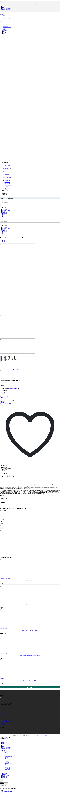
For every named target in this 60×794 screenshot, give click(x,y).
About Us (4, 724)
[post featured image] (9, 576)
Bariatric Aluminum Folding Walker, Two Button (30, 630)
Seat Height (4, 390)
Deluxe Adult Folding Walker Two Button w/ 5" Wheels (30, 655)
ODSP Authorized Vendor (7, 8)
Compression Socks (7, 27)
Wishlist (3, 712)
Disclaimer (4, 713)
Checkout (6, 738)
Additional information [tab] (6, 468)
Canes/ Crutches (2, 578)
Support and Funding (6, 9)
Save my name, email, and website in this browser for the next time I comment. (16, 525)
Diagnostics (7, 169)
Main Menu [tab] (4, 742)
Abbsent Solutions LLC (43, 735)
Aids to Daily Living (8, 163)
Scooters (4, 32)
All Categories (5, 162)
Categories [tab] (4, 743)
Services (3, 6)
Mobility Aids (7, 175)
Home (3, 750)
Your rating (2, 510)
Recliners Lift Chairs (8, 185)
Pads (4, 33)
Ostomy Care (5, 29)
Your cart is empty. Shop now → (6, 791)
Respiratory (7, 186)
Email (15, 403)
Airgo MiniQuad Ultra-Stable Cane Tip (30, 580)
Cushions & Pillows (8, 168)
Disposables (7, 171)
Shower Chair (5, 26)
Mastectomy (7, 174)
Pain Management (8, 180)
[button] (3, 16)
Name (1, 521)
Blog (3, 723)
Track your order (5, 711)
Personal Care (7, 183)
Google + (12, 403)
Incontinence (5, 30)
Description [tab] (4, 467)
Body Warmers (7, 165)
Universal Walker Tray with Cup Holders (30, 680)
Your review (2, 519)
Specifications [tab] (5, 470)
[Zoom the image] (30, 698)
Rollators (17, 388)
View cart (2, 738)
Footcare (6, 172)
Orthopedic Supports (8, 177)
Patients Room (7, 182)
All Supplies (4, 720)
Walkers (4, 31)
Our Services (4, 725)
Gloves (4, 28)
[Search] (1, 21)
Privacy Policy (4, 709)
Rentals (3, 7)
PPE (5, 179)
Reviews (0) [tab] (4, 469)
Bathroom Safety (5, 774)
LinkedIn (8, 403)
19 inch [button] (3, 392)
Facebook (2, 403)
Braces (6, 166)
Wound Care (7, 771)
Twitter (5, 403)
